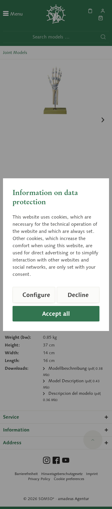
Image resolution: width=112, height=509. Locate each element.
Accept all (56, 314)
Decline (78, 295)
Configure (36, 295)
